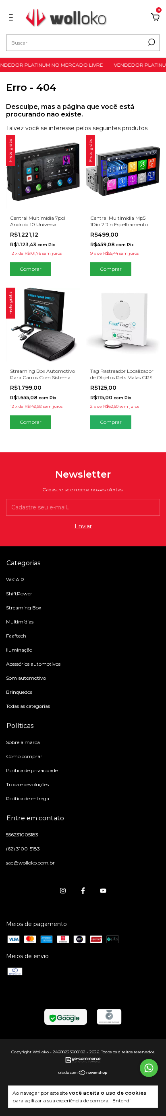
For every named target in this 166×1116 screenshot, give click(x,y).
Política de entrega (27, 798)
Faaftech (16, 636)
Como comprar (24, 756)
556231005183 (22, 835)
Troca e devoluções (27, 784)
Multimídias (19, 622)
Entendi (121, 1101)
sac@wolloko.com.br (30, 863)
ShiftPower (19, 594)
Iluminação (19, 650)
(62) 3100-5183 (23, 849)
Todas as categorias (28, 706)
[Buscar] (151, 42)
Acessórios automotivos (33, 664)
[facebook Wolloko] (83, 890)
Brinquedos (19, 692)
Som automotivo (26, 678)
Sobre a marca (23, 742)
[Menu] (12, 18)
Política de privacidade (32, 770)
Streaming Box (23, 608)
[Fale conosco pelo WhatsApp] (149, 1068)
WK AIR (15, 579)
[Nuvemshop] (83, 1073)
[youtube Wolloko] (103, 890)
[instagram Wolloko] (63, 890)
